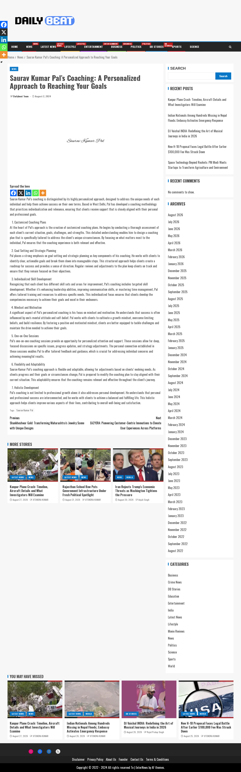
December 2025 (177, 270)
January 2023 (176, 515)
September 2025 (178, 292)
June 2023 (174, 480)
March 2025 (175, 334)
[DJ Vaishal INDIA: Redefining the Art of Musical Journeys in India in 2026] (149, 699)
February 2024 (176, 424)
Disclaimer (78, 759)
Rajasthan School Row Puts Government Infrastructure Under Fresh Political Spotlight (84, 490)
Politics (136, 47)
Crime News (175, 582)
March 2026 (175, 250)
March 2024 (175, 417)
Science (194, 47)
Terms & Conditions (157, 759)
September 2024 (178, 375)
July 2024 (173, 390)
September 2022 (178, 544)
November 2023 (177, 445)
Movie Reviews (176, 631)
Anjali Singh (143, 499)
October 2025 (176, 285)
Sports (177, 47)
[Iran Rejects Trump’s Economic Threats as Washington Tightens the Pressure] (138, 465)
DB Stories (157, 47)
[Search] (230, 46)
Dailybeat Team (21, 96)
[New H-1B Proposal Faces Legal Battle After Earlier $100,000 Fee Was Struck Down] (206, 699)
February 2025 (176, 340)
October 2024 (176, 369)
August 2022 (175, 550)
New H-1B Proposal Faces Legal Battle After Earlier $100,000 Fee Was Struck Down (206, 727)
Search (178, 68)
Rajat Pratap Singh (155, 732)
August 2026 (175, 215)
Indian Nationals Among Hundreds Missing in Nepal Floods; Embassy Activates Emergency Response (88, 727)
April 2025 (174, 327)
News (29, 47)
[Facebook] (13, 193)
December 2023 (177, 439)
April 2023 (174, 494)
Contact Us (136, 759)
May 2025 (173, 320)
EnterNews (142, 767)
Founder (123, 759)
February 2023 (176, 509)
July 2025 (173, 305)
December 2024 (177, 355)
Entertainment (93, 47)
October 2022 (176, 536)
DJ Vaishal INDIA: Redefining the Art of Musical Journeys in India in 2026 (148, 725)
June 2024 (174, 397)
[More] (43, 193)
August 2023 (175, 467)
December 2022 (177, 522)
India (171, 610)
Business (116, 47)
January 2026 (176, 264)
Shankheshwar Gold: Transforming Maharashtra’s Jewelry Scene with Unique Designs (47, 423)
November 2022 (177, 529)
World (130, 477)
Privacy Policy (95, 759)
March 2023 (175, 502)
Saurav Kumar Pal (24, 410)
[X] (21, 193)
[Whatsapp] (35, 193)
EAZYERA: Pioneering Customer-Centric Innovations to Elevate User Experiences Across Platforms (125, 423)
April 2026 (174, 243)
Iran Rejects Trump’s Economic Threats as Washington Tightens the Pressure (136, 490)
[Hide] (1, 62)
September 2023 (178, 459)
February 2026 (176, 257)
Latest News (48, 47)
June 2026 (174, 229)
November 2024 (177, 362)
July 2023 (173, 474)
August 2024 (175, 382)
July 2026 (173, 222)
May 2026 (173, 236)
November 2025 (177, 278)
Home (14, 47)
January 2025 (176, 347)
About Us (111, 759)
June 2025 (174, 312)
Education (173, 596)
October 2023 (176, 452)
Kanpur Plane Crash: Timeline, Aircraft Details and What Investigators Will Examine (29, 490)
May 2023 (173, 487)
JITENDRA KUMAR (40, 499)
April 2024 (174, 410)
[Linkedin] (28, 193)
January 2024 (176, 432)
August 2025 (175, 299)
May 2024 (174, 404)
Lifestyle (70, 47)
